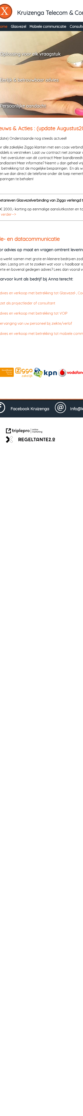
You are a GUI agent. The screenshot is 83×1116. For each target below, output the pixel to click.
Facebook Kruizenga (33, 408)
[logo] (45, 376)
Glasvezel (18, 26)
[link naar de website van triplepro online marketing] (24, 431)
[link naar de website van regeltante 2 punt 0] (30, 440)
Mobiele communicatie (48, 26)
